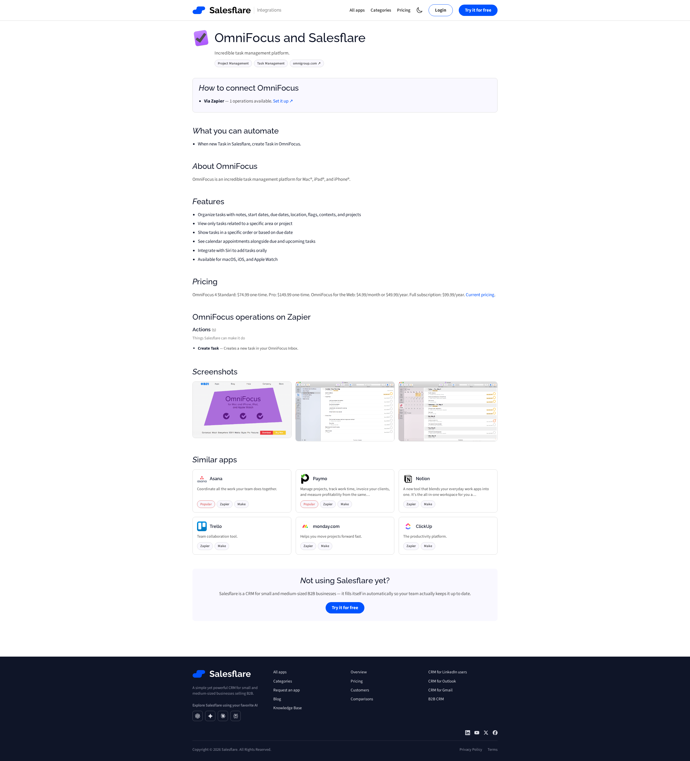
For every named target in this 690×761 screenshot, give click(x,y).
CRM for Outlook (442, 681)
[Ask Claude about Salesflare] (223, 716)
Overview (359, 672)
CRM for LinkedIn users (447, 672)
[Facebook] (495, 732)
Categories (381, 10)
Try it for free (478, 10)
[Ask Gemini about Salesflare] (210, 716)
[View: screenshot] (242, 411)
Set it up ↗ (283, 101)
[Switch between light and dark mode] (419, 10)
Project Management (233, 63)
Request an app (286, 690)
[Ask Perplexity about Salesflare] (235, 716)
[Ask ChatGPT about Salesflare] (197, 716)
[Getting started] (476, 732)
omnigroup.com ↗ (307, 63)
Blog (277, 699)
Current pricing (480, 295)
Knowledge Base (287, 708)
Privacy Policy (471, 749)
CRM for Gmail (440, 690)
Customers (360, 690)
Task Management (271, 63)
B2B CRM (436, 699)
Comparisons (362, 699)
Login (440, 10)
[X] (486, 732)
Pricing (403, 10)
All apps (357, 10)
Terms (493, 749)
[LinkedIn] (467, 732)
